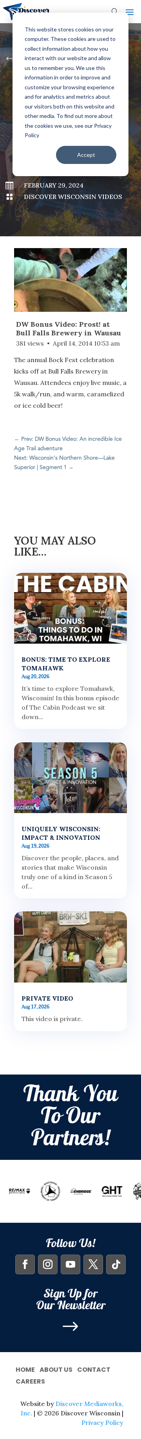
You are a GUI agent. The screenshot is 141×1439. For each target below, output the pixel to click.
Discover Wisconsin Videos (73, 197)
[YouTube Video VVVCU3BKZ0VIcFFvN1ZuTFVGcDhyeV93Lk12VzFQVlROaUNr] (70, 280)
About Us (56, 1369)
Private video (47, 998)
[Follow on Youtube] (70, 1264)
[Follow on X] (93, 1264)
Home (25, 1369)
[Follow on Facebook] (25, 1264)
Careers (30, 1380)
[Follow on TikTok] (116, 1264)
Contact (93, 1369)
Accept (86, 154)
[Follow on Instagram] (48, 1264)
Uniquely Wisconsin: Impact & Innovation (61, 833)
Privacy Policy (102, 1422)
